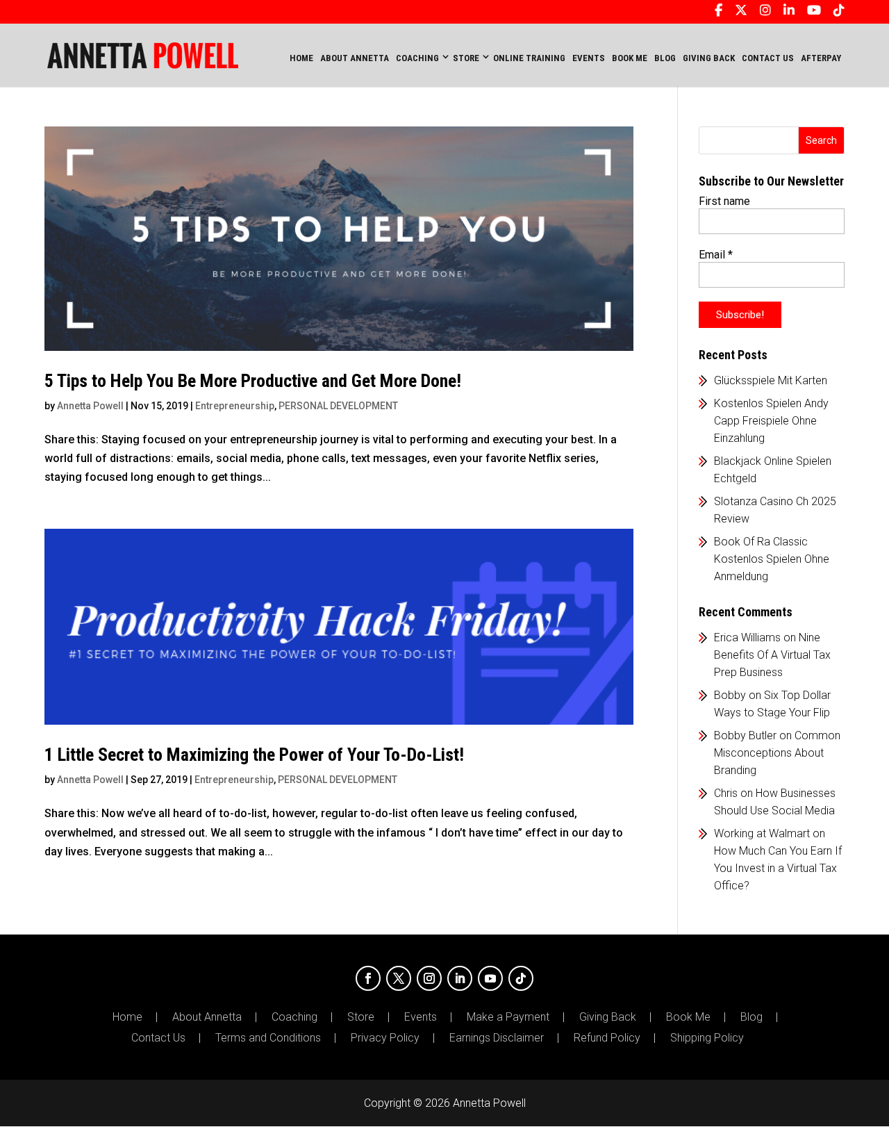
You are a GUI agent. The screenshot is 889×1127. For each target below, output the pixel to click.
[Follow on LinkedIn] (459, 978)
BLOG (665, 58)
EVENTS (588, 58)
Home (301, 58)
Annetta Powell (90, 405)
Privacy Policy (385, 1038)
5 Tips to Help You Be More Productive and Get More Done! (252, 380)
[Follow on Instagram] (429, 978)
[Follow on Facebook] (368, 978)
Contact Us (158, 1038)
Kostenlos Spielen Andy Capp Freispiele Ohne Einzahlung (771, 421)
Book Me (688, 1017)
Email (716, 254)
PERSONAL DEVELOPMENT (338, 405)
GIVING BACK (709, 58)
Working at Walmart (762, 833)
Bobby (730, 695)
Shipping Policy (707, 1038)
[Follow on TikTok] (520, 978)
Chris (726, 793)
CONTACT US (768, 58)
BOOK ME (629, 58)
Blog (751, 1017)
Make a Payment (508, 1017)
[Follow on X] (398, 978)
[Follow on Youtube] (490, 978)
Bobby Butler (745, 735)
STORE (466, 58)
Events (420, 1017)
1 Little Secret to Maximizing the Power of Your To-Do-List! (254, 754)
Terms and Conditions (268, 1038)
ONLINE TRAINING (529, 58)
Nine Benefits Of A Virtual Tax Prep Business (772, 655)
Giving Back (607, 1017)
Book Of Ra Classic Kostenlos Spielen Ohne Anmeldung (771, 559)
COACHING (417, 58)
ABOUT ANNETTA (354, 58)
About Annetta (207, 1017)
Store (360, 1017)
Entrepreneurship (234, 405)
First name (724, 201)
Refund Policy (607, 1038)
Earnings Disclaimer (496, 1038)
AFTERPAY (821, 58)
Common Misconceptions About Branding (777, 753)
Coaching (294, 1017)
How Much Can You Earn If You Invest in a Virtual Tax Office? (778, 868)
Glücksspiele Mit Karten (770, 380)
